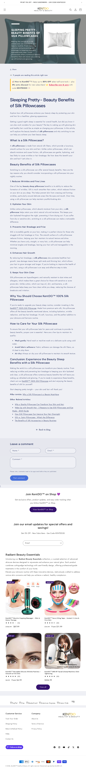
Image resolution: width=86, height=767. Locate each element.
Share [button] (14, 69)
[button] (4, 9)
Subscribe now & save (59, 85)
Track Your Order (12, 719)
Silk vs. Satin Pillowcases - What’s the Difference (35, 417)
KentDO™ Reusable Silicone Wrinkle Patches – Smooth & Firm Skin (23, 673)
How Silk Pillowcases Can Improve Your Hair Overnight (37, 414)
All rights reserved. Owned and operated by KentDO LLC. (45, 766)
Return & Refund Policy (14, 729)
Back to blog (44, 429)
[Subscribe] (60, 543)
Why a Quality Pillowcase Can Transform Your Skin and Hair (39, 404)
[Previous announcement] (4, 2)
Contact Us (9, 739)
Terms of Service (38, 724)
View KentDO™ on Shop (43, 509)
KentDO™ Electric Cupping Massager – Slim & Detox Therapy (23, 619)
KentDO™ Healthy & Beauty (19, 766)
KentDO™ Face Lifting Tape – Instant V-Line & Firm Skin (62, 619)
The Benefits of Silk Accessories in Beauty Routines (35, 420)
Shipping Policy (11, 724)
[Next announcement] (81, 2)
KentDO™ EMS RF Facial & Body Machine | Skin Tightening (62, 673)
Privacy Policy (37, 729)
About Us (35, 719)
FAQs (7, 734)
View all (43, 687)
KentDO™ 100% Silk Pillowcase (23, 308)
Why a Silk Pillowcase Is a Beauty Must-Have (41, 394)
